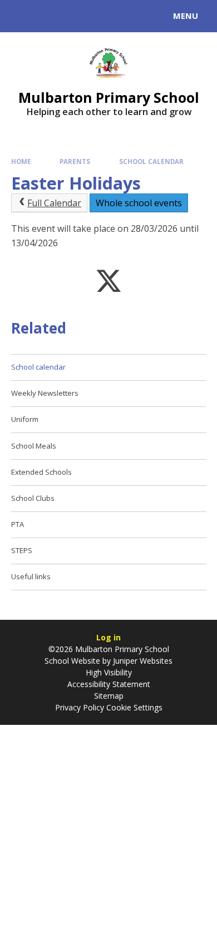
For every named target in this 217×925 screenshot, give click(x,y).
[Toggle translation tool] (49, 16)
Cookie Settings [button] (134, 707)
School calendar (151, 161)
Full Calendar (54, 203)
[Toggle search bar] (21, 16)
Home (21, 161)
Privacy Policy (79, 707)
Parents (75, 161)
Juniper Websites (141, 660)
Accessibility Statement (108, 684)
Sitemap (109, 695)
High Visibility (109, 672)
